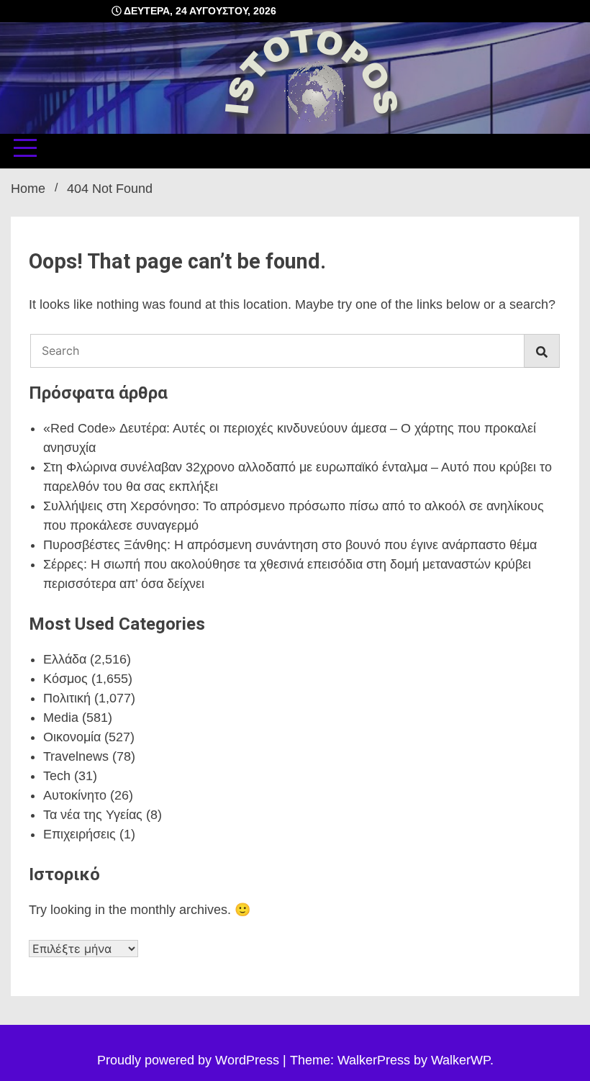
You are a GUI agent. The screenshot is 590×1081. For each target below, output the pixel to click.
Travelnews (76, 756)
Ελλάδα (64, 659)
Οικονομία (72, 737)
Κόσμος (65, 678)
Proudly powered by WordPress (190, 1060)
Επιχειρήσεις (79, 834)
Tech (57, 776)
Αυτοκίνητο (74, 795)
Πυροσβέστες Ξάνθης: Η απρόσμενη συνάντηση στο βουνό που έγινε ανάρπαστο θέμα (290, 545)
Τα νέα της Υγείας (92, 815)
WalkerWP (460, 1060)
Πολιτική (67, 698)
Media (60, 717)
